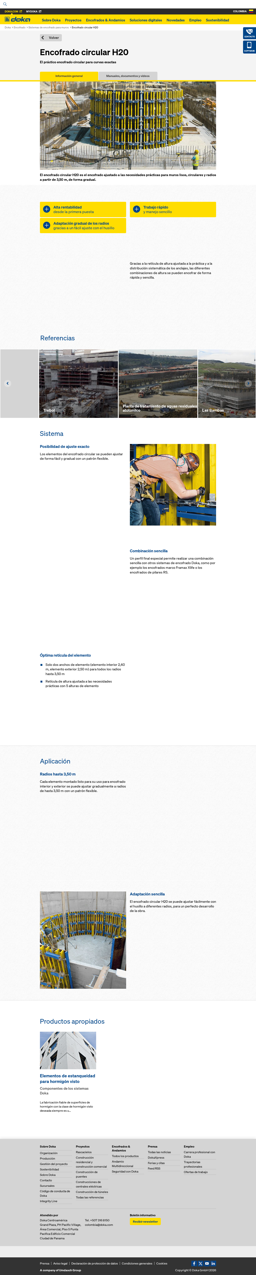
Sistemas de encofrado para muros (48, 27)
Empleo (195, 20)
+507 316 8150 (99, 1220)
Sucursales (47, 1186)
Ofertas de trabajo (196, 1172)
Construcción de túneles (92, 1192)
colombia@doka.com (99, 1225)
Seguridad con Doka (125, 1171)
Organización (49, 1153)
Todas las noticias (159, 1152)
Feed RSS (154, 1168)
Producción (47, 1158)
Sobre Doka (51, 20)
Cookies (161, 1263)
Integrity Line (48, 1201)
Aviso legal (60, 1263)
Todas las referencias (90, 1197)
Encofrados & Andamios (105, 20)
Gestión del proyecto (54, 1164)
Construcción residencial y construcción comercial (91, 1162)
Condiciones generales (137, 1263)
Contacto (46, 1180)
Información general (69, 76)
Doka (8, 27)
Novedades (176, 20)
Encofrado (19, 27)
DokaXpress (156, 1157)
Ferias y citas (156, 1163)
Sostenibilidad (217, 20)
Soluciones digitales (146, 20)
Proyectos (73, 20)
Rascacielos (84, 1152)
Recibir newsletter (145, 1221)
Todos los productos (125, 1156)
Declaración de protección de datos (94, 1263)
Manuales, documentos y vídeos (128, 76)
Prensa (44, 1263)
